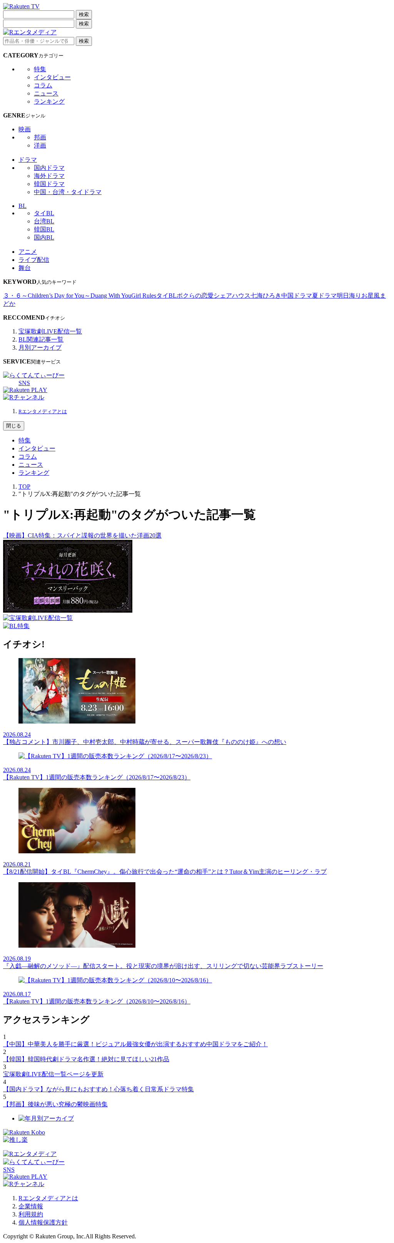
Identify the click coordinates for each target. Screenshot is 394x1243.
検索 (84, 14)
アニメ (27, 251)
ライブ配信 (33, 259)
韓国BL (44, 229)
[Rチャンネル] (23, 397)
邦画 (40, 137)
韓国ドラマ (49, 184)
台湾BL (44, 221)
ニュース (46, 93)
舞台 (24, 268)
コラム (43, 85)
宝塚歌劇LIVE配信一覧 (50, 331)
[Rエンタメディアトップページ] (30, 1154)
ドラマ (27, 159)
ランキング (49, 101)
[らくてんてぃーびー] (34, 375)
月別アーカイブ (40, 347)
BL (22, 206)
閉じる (13, 426)
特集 (40, 69)
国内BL (44, 237)
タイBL (44, 213)
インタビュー (52, 77)
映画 (24, 129)
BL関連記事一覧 (40, 339)
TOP (24, 486)
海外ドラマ (49, 176)
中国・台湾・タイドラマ (68, 192)
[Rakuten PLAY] (25, 390)
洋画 (40, 145)
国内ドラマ (49, 167)
